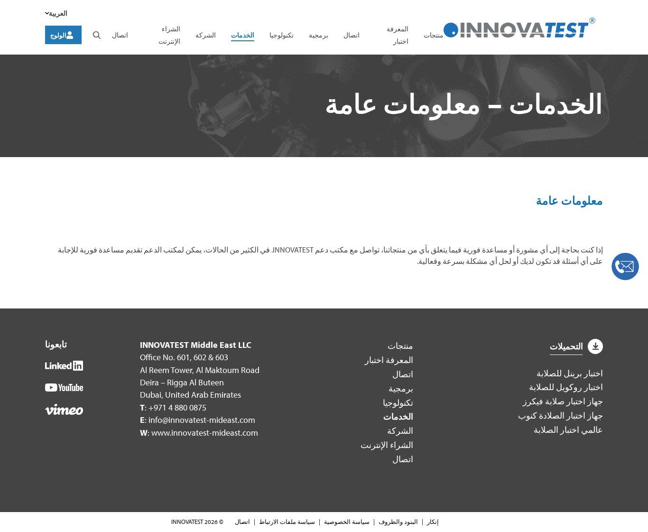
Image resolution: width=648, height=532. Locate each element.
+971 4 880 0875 (177, 407)
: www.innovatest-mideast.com (199, 432)
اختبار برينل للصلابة (570, 373)
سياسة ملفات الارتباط (287, 521)
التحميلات (566, 346)
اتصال (351, 34)
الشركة (205, 34)
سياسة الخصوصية (347, 521)
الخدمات (242, 34)
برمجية (318, 34)
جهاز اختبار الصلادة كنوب (560, 415)
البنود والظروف (398, 521)
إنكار (433, 521)
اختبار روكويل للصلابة (566, 387)
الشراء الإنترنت (387, 444)
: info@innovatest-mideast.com (197, 419)
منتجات (434, 34)
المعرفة (389, 360)
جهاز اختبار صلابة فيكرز (563, 401)
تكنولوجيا (281, 34)
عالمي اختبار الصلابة (568, 429)
